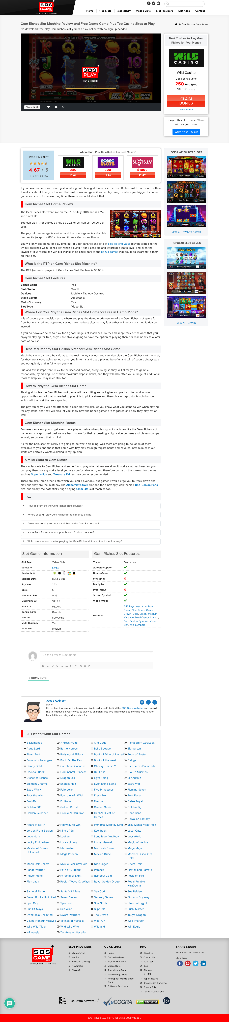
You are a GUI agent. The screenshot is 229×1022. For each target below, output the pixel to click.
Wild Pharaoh (136, 920)
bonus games (109, 251)
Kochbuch (100, 830)
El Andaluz (134, 777)
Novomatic (77, 966)
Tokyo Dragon (137, 914)
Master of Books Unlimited (37, 850)
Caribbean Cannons (72, 766)
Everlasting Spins (105, 783)
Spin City (32, 903)
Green (143, 613)
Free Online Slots (117, 961)
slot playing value (119, 243)
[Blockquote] (71, 666)
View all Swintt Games (186, 232)
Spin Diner (66, 903)
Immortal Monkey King (108, 824)
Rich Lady (33, 881)
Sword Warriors (70, 914)
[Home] (176, 24)
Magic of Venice (138, 842)
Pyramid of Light (70, 875)
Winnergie (33, 932)
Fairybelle (66, 789)
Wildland (99, 926)
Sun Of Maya (35, 909)
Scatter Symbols (139, 621)
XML (149, 974)
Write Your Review (186, 131)
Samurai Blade (36, 891)
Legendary (33, 836)
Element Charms (37, 783)
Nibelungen (101, 864)
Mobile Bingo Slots (117, 974)
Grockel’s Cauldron (72, 813)
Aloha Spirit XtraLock (141, 742)
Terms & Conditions (154, 991)
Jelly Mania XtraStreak (142, 824)
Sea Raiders (135, 891)
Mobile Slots (143, 11)
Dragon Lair (67, 777)
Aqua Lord (33, 748)
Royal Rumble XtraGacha (136, 883)
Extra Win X (34, 789)
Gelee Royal (135, 801)
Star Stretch (101, 903)
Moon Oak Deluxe (38, 864)
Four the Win (35, 795)
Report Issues (151, 978)
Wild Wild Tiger (36, 926)
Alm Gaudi (100, 742)
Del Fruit (99, 772)
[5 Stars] (46, 163)
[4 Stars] (42, 163)
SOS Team (149, 961)
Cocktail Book (36, 772)
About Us (148, 953)
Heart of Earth (36, 824)
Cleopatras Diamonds (141, 766)
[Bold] (43, 666)
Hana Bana (134, 813)
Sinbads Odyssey (138, 897)
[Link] (80, 666)
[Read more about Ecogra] (117, 1001)
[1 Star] (31, 163)
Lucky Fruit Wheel (38, 842)
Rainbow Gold (103, 875)
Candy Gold (34, 766)
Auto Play (147, 606)
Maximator (67, 848)
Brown (127, 613)
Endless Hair (68, 783)
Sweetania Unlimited (40, 914)
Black (127, 610)
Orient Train (135, 864)
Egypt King (101, 777)
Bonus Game (145, 610)
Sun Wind (66, 909)
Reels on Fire (136, 875)
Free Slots (105, 11)
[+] (90, 665)
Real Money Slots (117, 970)
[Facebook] (149, 3)
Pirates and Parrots (140, 869)
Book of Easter (137, 754)
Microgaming (78, 953)
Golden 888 (34, 807)
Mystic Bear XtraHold (73, 864)
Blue (134, 610)
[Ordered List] (62, 666)
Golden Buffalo (69, 807)
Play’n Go (76, 970)
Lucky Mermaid (103, 842)
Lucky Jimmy (68, 842)
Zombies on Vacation (73, 932)
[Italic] (48, 666)
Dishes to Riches (37, 777)
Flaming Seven (137, 789)
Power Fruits (35, 875)
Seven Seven (68, 897)
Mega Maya (135, 848)
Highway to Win (70, 824)
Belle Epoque (102, 748)
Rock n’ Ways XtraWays (75, 881)
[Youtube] (158, 3)
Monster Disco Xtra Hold (140, 856)
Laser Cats (134, 830)
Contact (200, 11)
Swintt (55, 567)
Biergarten (134, 748)
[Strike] (57, 666)
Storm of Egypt (137, 903)
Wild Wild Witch (70, 926)
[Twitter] (153, 3)
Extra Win (134, 783)
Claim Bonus (186, 101)
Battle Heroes (69, 748)
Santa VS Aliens (70, 891)
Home (90, 11)
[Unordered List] (66, 666)
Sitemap (148, 970)
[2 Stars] (35, 163)
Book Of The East (71, 760)
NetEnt (75, 957)
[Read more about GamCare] (62, 1000)
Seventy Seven (103, 897)
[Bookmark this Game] (49, 107)
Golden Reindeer (37, 813)
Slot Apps (184, 11)
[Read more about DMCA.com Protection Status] (147, 1002)
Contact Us (149, 957)
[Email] (142, 702)
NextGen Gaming (81, 961)
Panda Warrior (36, 869)
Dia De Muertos (138, 772)
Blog (146, 966)
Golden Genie (102, 807)
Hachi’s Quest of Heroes (104, 815)
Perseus (99, 869)
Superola (99, 909)
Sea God (99, 891)
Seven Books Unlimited (41, 897)
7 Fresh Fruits (68, 742)
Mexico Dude (102, 854)
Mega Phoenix (69, 854)
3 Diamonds (34, 742)
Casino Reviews (116, 957)
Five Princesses (103, 789)
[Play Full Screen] (64, 107)
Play (73, 175)
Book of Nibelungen (39, 760)
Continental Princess (73, 772)
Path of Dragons (70, 869)
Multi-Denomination (146, 617)
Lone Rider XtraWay (106, 836)
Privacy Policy (151, 987)
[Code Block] (76, 666)
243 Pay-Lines (132, 606)
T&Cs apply (188, 89)
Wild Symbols (137, 624)
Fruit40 (31, 801)
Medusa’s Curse (104, 848)
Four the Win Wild (71, 795)
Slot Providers (164, 11)
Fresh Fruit (100, 795)
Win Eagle (134, 926)
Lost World (134, 836)
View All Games (186, 322)
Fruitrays (65, 801)
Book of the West (105, 760)
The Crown (101, 914)
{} (85, 665)
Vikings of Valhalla (72, 920)
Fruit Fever (134, 795)
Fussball (99, 801)
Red (126, 621)
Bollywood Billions (71, 754)
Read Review (186, 109)
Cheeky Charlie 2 (105, 766)
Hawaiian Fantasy (139, 819)
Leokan (65, 836)
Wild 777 (99, 920)
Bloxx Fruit (33, 754)
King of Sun (67, 830)
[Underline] (52, 666)
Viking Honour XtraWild (41, 920)
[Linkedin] (154, 702)
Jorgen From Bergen (40, 830)
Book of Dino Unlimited (109, 754)
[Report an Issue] (56, 107)
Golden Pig (134, 807)
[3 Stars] (38, 163)
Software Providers (118, 986)
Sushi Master (136, 909)
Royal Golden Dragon (107, 881)
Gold (135, 613)
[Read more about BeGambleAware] (84, 1000)
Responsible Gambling (155, 983)
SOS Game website (132, 708)
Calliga (132, 760)
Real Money (124, 11)
